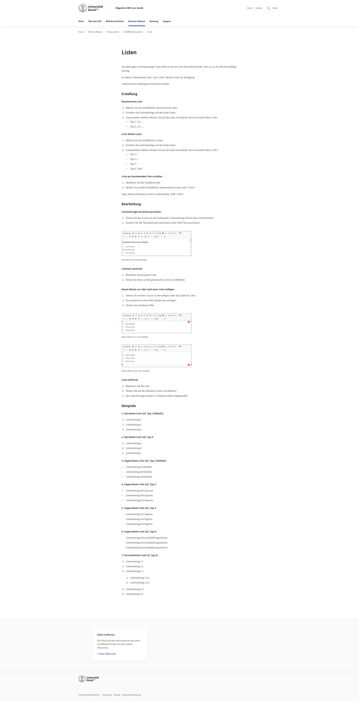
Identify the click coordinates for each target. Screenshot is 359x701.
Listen (149, 32)
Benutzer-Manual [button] (136, 21)
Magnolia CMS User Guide (129, 8)
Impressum (107, 695)
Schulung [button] (153, 21)
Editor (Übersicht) (107, 653)
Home (249, 8)
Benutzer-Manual (95, 32)
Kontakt (259, 8)
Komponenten (113, 32)
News (81, 21)
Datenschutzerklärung (131, 695)
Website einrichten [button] (115, 21)
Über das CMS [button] (94, 21)
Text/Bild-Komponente (133, 32)
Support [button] (167, 21)
